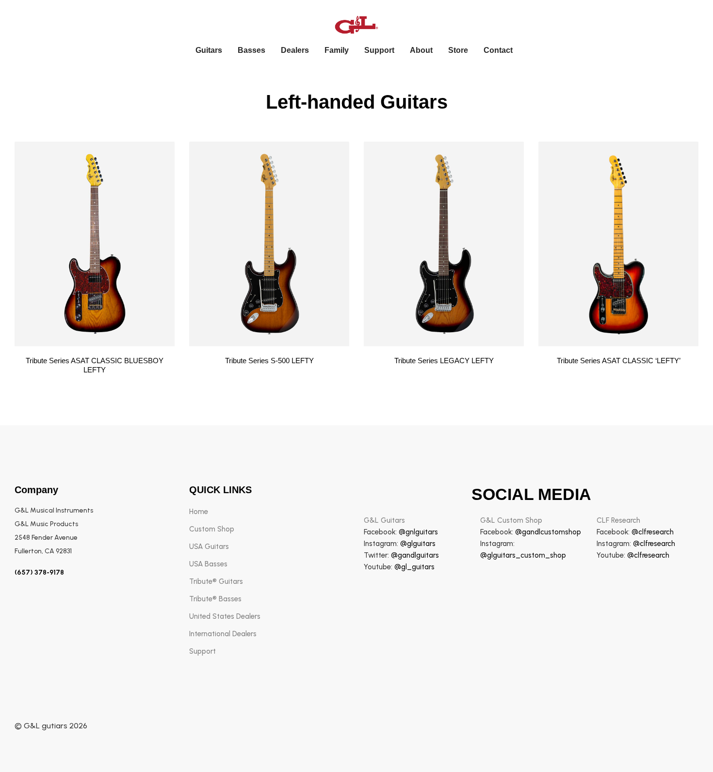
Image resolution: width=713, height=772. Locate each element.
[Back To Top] (685, 744)
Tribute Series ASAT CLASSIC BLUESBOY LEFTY (94, 365)
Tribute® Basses (215, 599)
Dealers (295, 50)
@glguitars (418, 543)
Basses (251, 50)
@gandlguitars (415, 555)
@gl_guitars (414, 567)
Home (198, 511)
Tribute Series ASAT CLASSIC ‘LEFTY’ (619, 360)
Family (336, 50)
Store (458, 50)
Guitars (208, 50)
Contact (498, 50)
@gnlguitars (418, 532)
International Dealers (223, 633)
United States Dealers (224, 616)
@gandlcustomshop (548, 532)
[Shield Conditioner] (95, 244)
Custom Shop (211, 529)
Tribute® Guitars (216, 581)
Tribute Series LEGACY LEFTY (444, 360)
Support (379, 50)
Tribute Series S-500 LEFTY (269, 360)
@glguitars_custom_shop (523, 555)
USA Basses (208, 564)
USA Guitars (209, 546)
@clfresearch (653, 532)
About (421, 50)
